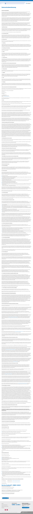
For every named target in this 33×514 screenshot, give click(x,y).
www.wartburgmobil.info (6, 96)
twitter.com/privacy (15, 361)
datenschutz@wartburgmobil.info (16, 480)
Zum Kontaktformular (25, 507)
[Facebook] (7, 509)
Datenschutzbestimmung (9, 7)
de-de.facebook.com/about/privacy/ (19, 331)
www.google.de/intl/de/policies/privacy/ (22, 383)
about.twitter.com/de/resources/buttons (10, 349)
